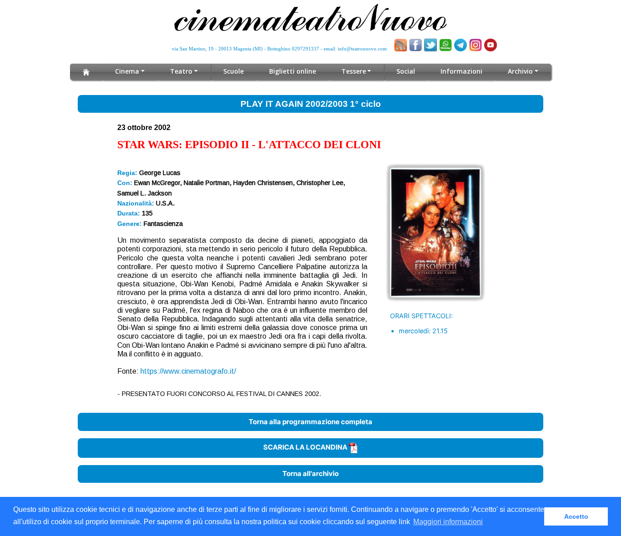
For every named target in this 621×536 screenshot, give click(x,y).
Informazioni (461, 71)
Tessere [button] (353, 71)
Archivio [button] (520, 71)
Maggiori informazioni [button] (448, 522)
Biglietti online (292, 71)
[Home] (86, 72)
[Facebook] (415, 45)
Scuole (233, 71)
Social (405, 71)
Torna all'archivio (310, 473)
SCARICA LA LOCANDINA (306, 447)
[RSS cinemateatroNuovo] (400, 45)
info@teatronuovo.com (362, 48)
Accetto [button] (576, 516)
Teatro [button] (181, 71)
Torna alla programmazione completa (310, 421)
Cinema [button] (127, 71)
